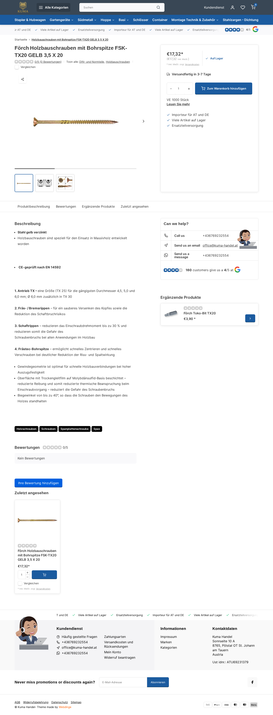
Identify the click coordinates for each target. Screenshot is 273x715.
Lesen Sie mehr (178, 104)
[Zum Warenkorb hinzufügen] (44, 574)
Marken (166, 642)
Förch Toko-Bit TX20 (200, 313)
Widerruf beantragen (119, 657)
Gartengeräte (60, 20)
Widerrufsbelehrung (35, 702)
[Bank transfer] (208, 705)
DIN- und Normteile (92, 61)
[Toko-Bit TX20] (172, 314)
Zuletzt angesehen (134, 206)
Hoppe (106, 20)
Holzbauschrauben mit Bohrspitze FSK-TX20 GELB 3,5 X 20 (70, 39)
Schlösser (140, 20)
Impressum (168, 637)
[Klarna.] (254, 705)
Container (159, 20)
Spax (97, 428)
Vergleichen (28, 67)
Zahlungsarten (115, 637)
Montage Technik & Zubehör (193, 20)
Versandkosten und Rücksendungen (118, 644)
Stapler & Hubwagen (30, 20)
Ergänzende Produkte (98, 206)
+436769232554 (216, 236)
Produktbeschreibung (34, 206)
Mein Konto (112, 652)
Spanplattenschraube (75, 428)
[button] (143, 121)
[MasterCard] (235, 705)
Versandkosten (192, 64)
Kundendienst (214, 7)
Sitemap (76, 702)
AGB (17, 702)
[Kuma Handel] (23, 7)
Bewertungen (66, 206)
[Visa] (226, 705)
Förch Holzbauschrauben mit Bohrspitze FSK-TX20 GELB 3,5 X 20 (37, 555)
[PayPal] (217, 705)
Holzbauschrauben (118, 61)
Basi (122, 20)
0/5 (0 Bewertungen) (48, 61)
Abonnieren (158, 682)
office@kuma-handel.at (220, 245)
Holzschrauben (26, 428)
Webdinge (65, 707)
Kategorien (168, 647)
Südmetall (85, 20)
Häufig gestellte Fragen (79, 637)
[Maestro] (244, 705)
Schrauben (48, 428)
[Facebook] (252, 682)
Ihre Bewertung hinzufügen (38, 483)
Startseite (21, 39)
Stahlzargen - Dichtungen (242, 20)
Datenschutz (59, 702)
